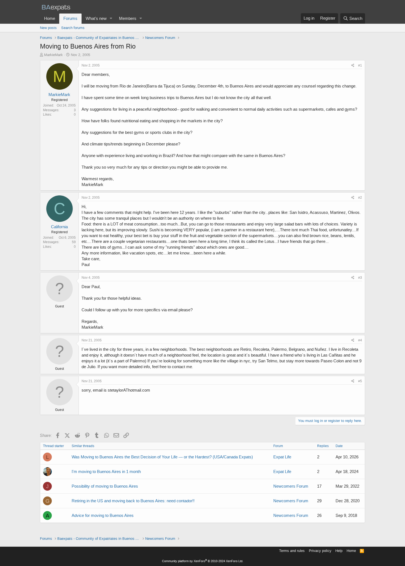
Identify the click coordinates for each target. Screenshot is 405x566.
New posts (48, 27)
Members (127, 18)
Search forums (73, 27)
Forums (70, 18)
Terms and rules (292, 550)
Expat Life (282, 457)
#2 (360, 197)
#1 (360, 65)
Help (338, 550)
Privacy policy (320, 550)
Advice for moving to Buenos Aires (103, 515)
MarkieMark (53, 54)
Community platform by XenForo (202, 561)
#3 (360, 277)
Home (49, 18)
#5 (360, 381)
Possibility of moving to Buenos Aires (105, 486)
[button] (111, 19)
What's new (96, 18)
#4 (360, 340)
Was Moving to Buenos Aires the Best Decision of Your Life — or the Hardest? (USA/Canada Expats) (162, 457)
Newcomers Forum (290, 486)
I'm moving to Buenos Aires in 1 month (106, 471)
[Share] (352, 65)
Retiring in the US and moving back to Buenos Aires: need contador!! (133, 501)
